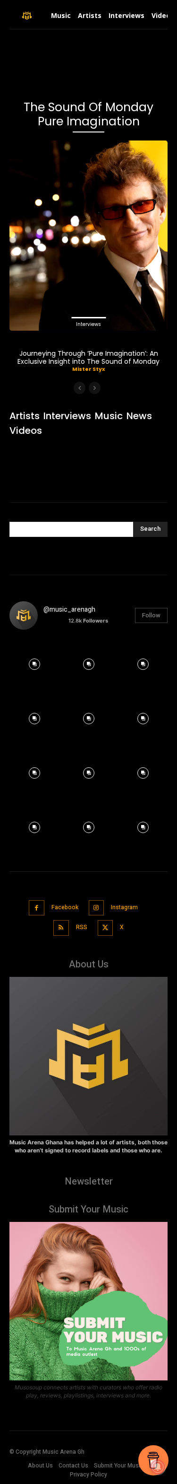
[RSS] (61, 928)
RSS (81, 927)
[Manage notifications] (157, 1467)
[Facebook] (36, 908)
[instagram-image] (34, 662)
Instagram (124, 907)
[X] (105, 928)
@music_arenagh (69, 610)
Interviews (88, 324)
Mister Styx (88, 369)
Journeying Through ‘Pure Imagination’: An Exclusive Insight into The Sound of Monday (88, 357)
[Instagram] (96, 908)
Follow (151, 615)
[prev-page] (79, 388)
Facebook (64, 907)
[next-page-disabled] (95, 388)
